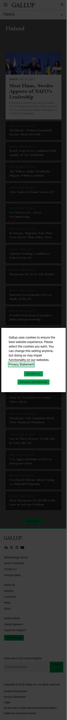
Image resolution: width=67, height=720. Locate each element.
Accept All (33, 374)
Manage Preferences (33, 382)
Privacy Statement (21, 364)
